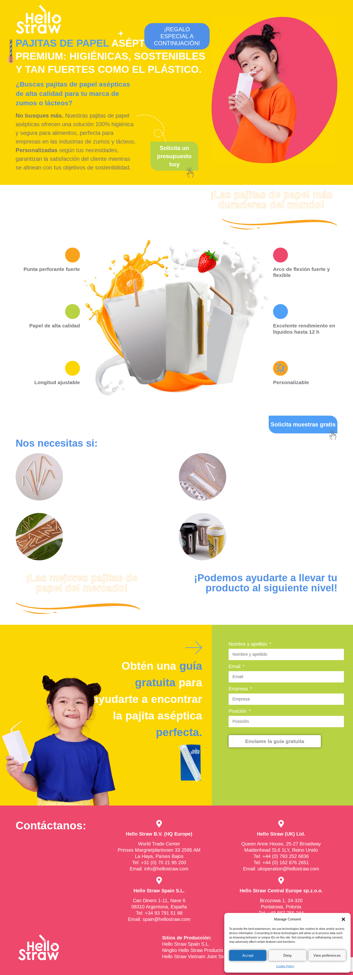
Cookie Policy (285, 966)
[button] (343, 919)
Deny (287, 955)
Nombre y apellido (248, 644)
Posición (238, 711)
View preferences (327, 955)
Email (235, 666)
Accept (247, 955)
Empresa (239, 688)
